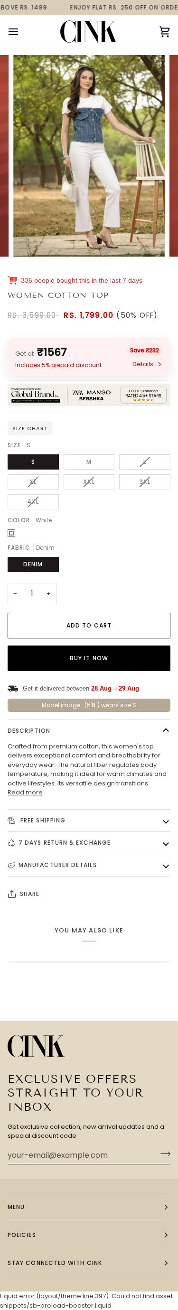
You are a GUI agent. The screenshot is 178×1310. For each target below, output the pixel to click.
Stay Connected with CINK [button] (55, 1263)
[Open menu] (22, 31)
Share (29, 894)
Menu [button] (16, 1207)
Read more (25, 792)
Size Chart (30, 428)
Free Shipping (42, 820)
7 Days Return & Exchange (65, 843)
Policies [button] (22, 1235)
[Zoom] (31, 239)
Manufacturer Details (58, 865)
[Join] (162, 1154)
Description (29, 731)
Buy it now (89, 658)
